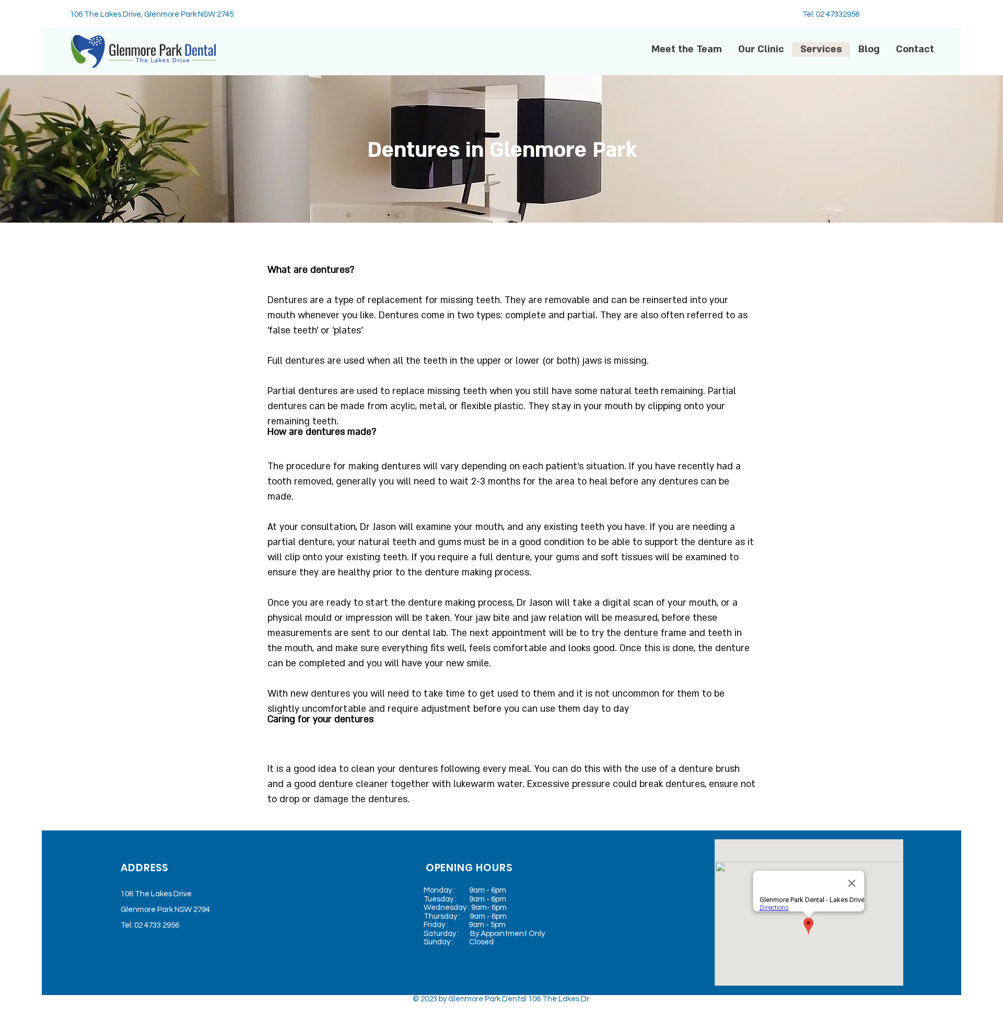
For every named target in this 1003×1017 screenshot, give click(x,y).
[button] (761, 49)
